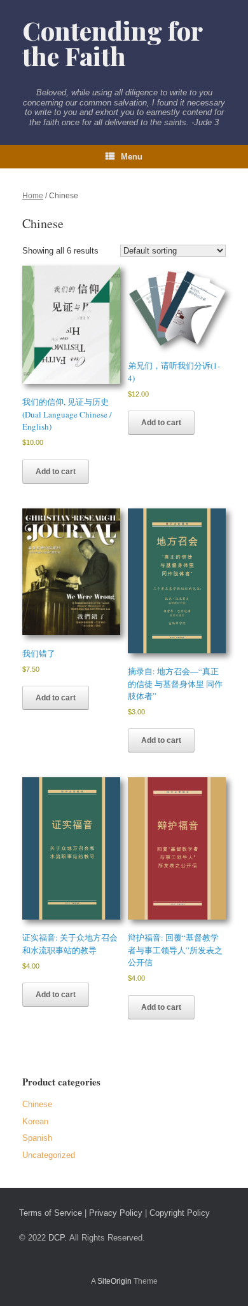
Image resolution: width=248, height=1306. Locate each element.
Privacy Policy (115, 1213)
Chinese (37, 1104)
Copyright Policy (179, 1213)
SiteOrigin (114, 1281)
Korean (35, 1121)
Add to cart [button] (56, 471)
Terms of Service (50, 1213)
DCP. (57, 1237)
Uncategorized (48, 1155)
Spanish (37, 1138)
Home (32, 195)
